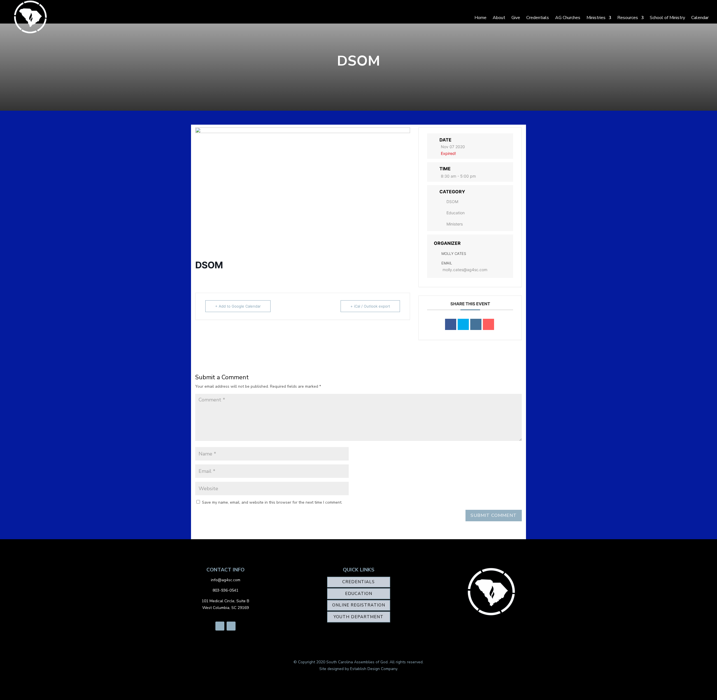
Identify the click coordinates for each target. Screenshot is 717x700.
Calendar (700, 18)
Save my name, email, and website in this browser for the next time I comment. (272, 502)
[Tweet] (463, 324)
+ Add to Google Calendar (238, 306)
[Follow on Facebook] (219, 626)
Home (480, 18)
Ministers (454, 224)
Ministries (596, 18)
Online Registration (358, 605)
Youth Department (358, 617)
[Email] (488, 324)
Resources (627, 18)
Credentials (537, 18)
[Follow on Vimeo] (231, 626)
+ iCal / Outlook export (370, 306)
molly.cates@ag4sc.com (465, 269)
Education (455, 212)
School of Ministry (667, 18)
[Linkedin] (475, 324)
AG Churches (567, 18)
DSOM (452, 201)
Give (515, 18)
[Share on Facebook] (450, 324)
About (499, 18)
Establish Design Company (373, 668)
